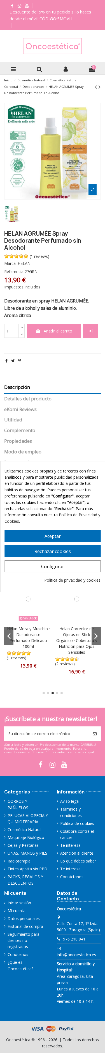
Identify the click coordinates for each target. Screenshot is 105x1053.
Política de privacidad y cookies (72, 580)
